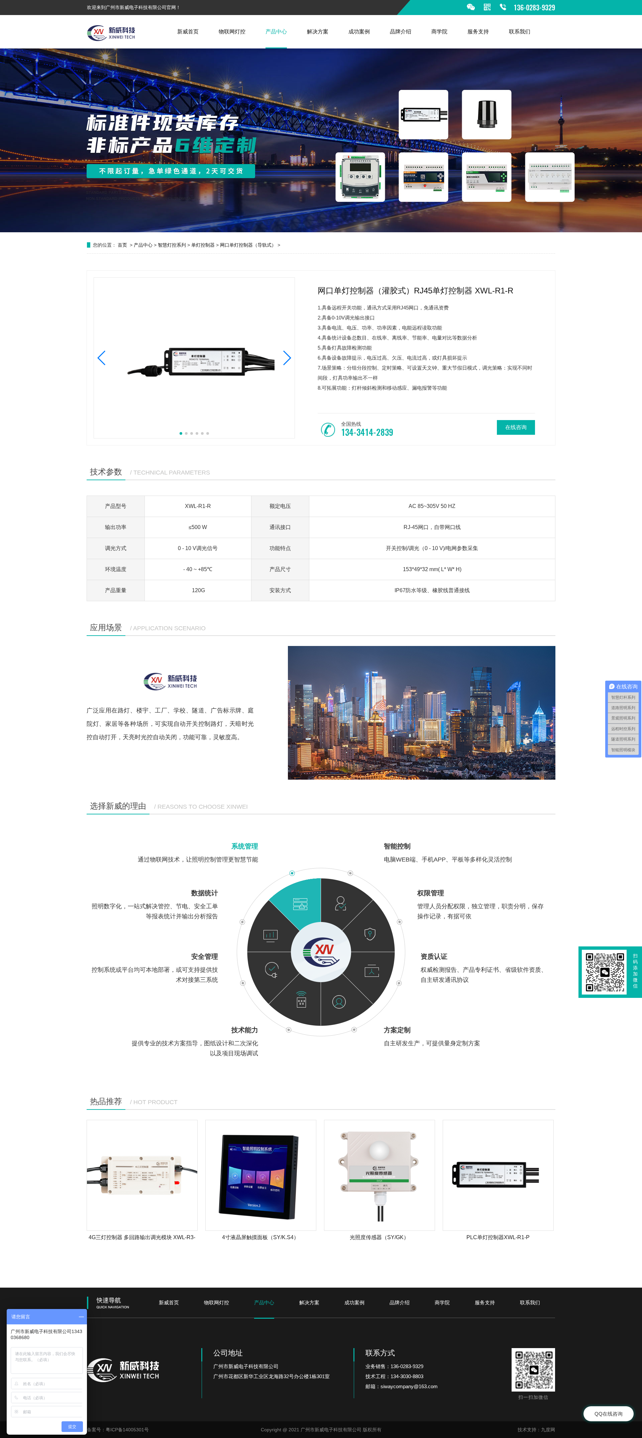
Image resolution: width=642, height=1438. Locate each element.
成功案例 (359, 31)
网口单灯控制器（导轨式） (248, 245)
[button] (101, 358)
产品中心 (276, 31)
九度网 (548, 1429)
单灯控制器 (203, 245)
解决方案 (317, 31)
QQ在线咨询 (609, 1414)
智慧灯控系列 (172, 245)
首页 (122, 245)
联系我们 (519, 31)
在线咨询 (516, 427)
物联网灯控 (232, 31)
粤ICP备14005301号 (127, 1429)
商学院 (439, 31)
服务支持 (478, 31)
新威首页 (188, 31)
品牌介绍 (400, 31)
